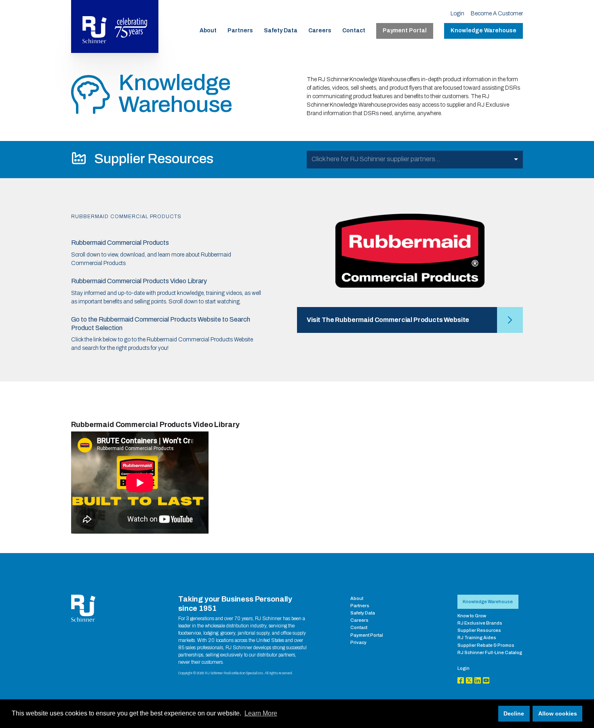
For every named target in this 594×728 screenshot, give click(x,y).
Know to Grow (471, 615)
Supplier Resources (479, 630)
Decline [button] (513, 713)
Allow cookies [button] (557, 713)
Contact (353, 30)
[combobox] (415, 159)
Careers (319, 30)
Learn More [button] (260, 713)
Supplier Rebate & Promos (485, 645)
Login (457, 14)
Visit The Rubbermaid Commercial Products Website (388, 319)
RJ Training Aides (476, 637)
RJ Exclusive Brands (479, 623)
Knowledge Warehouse (483, 30)
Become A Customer (497, 14)
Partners (240, 30)
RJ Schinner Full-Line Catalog (489, 652)
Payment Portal (405, 30)
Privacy (358, 642)
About (208, 30)
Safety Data (280, 30)
